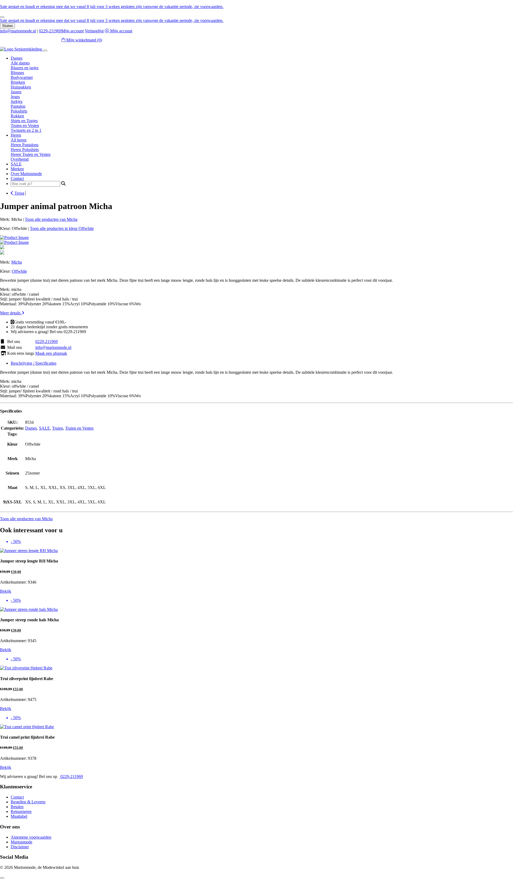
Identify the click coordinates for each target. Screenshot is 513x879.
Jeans (15, 96)
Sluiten (7, 26)
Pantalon (18, 106)
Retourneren (21, 811)
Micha (16, 262)
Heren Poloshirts (25, 149)
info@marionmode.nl (18, 31)
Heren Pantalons (24, 144)
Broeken (18, 82)
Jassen (16, 92)
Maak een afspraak (51, 353)
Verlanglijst (94, 31)
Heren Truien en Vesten (30, 154)
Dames (16, 58)
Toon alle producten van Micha (51, 219)
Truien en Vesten (25, 125)
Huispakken (21, 87)
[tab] (262, 363)
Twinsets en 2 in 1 (26, 130)
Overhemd (20, 159)
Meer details (11, 313)
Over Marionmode (26, 173)
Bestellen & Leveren (28, 802)
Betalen (17, 806)
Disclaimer (20, 847)
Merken (17, 169)
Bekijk (5, 591)
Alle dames (20, 63)
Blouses (17, 72)
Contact (17, 178)
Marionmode (21, 842)
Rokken (17, 116)
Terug (18, 193)
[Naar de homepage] (21, 49)
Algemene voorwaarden (31, 837)
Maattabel (19, 816)
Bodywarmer (22, 77)
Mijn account (72, 31)
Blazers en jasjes (24, 67)
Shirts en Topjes (24, 120)
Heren (16, 135)
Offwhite (19, 271)
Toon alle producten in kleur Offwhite (62, 228)
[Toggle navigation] (45, 50)
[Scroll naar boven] (2, 878)
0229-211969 (50, 31)
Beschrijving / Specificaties (33, 363)
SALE (16, 164)
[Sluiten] (2, 17)
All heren (18, 140)
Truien (57, 428)
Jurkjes (16, 101)
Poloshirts (19, 111)
